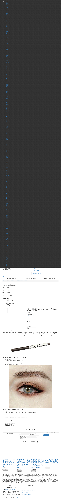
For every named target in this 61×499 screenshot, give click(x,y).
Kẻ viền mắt (6, 198)
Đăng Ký (36, 268)
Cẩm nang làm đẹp (7, 261)
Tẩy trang (7, 20)
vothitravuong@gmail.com (10, 489)
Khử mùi (6, 89)
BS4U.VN (19, 497)
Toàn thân (7, 64)
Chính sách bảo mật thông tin (27, 488)
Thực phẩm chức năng (7, 126)
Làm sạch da (7, 13)
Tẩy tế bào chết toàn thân (6, 120)
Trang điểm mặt (7, 149)
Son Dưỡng (7, 213)
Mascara (7, 200)
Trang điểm (7, 146)
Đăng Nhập (36, 270)
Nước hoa (7, 234)
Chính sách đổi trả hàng (26, 494)
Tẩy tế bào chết (6, 23)
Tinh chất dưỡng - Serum (7, 41)
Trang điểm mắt (7, 189)
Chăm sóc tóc (7, 131)
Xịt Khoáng (7, 62)
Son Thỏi (6, 206)
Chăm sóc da (7, 5)
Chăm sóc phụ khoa (7, 102)
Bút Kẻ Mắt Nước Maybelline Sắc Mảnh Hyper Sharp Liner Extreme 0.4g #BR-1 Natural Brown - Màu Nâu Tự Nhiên (37, 463)
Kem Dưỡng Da (7, 55)
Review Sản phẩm (7, 257)
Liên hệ (6, 265)
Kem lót (7, 160)
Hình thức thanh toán (26, 492)
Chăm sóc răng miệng (7, 68)
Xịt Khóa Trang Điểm (7, 184)
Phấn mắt (7, 192)
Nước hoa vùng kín (7, 237)
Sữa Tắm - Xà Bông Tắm (7, 113)
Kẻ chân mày (7, 195)
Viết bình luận (46, 434)
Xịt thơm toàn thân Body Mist (7, 243)
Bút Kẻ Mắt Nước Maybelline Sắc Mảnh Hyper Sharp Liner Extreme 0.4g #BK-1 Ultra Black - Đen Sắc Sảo (23, 463)
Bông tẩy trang (7, 221)
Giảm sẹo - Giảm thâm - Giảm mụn (7, 95)
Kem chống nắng (7, 59)
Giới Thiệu (24, 487)
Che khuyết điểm (7, 157)
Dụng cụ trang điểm (7, 217)
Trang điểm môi (7, 203)
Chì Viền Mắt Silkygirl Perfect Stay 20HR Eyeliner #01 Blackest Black (51, 461)
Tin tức (6, 248)
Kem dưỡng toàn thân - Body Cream (7, 80)
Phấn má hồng (7, 169)
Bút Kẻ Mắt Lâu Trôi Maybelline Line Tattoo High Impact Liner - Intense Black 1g (9, 462)
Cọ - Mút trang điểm (7, 226)
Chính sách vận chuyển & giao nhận (28, 490)
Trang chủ (7, 2)
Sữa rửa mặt (6, 17)
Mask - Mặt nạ (7, 9)
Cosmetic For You (37, 273)
